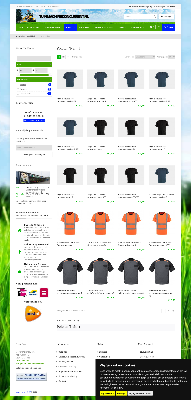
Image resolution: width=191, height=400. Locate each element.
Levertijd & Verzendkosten (71, 356)
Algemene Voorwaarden (70, 371)
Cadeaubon (104, 356)
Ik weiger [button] (121, 393)
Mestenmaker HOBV (23, 392)
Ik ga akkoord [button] (107, 393)
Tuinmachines (33, 27)
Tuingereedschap (52, 27)
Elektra (122, 27)
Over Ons (62, 351)
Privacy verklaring (67, 376)
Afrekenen (171, 6)
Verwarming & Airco (104, 27)
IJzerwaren (136, 27)
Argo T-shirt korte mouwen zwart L (96, 148)
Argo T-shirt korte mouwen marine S (96, 100)
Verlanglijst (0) (146, 6)
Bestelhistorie (147, 356)
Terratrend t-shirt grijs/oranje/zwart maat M (100, 292)
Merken (103, 351)
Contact (62, 381)
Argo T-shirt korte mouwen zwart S (158, 148)
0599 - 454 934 (22, 361)
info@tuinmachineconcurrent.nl (30, 364)
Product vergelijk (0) (74, 57)
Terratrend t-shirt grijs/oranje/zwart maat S (131, 292)
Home (20, 27)
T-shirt (64, 320)
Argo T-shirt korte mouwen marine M (66, 100)
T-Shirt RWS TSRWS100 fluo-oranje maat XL (129, 244)
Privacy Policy (65, 361)
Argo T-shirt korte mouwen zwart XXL (97, 196)
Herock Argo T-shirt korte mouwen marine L (161, 196)
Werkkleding (73, 320)
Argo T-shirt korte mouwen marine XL (128, 100)
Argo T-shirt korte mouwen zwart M (127, 148)
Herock (23, 89)
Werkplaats (84, 27)
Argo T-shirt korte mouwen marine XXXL (68, 148)
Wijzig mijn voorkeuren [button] (140, 393)
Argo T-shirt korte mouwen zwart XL (66, 196)
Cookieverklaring (67, 366)
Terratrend (25, 93)
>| (173, 311)
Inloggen (168, 16)
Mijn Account (133, 6)
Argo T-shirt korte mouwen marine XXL (159, 100)
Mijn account (146, 351)
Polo (59, 320)
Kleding (69, 27)
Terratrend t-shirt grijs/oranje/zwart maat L (69, 292)
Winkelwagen (159, 6)
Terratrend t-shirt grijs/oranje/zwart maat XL (161, 293)
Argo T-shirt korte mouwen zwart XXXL (128, 196)
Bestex (23, 84)
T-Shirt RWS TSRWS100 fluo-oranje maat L (68, 244)
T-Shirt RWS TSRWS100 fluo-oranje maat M (99, 244)
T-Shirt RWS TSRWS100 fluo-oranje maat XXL (160, 244)
